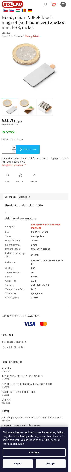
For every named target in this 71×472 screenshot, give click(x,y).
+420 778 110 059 (15, 347)
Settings (34, 452)
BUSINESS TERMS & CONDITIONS (18, 392)
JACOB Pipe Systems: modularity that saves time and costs (32, 417)
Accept (50, 463)
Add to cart (30, 149)
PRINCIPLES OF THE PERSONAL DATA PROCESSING (27, 384)
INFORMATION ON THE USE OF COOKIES (22, 376)
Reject (18, 463)
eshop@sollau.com (17, 342)
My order (6, 368)
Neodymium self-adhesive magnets (45, 226)
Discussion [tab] (24, 197)
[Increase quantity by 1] (14, 147)
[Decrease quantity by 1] (14, 151)
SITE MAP (6, 400)
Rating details (32, 36)
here (53, 440)
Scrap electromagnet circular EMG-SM (21, 425)
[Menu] (63, 4)
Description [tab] (11, 197)
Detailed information (12, 165)
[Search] (45, 4)
